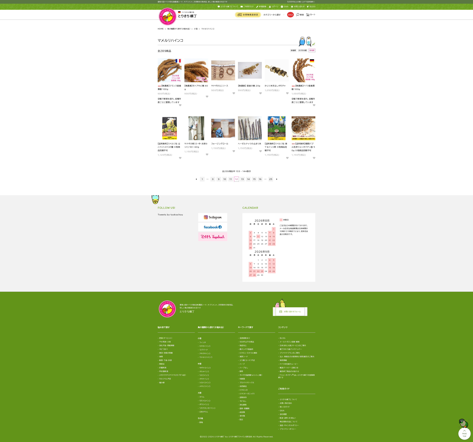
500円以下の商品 (247, 342)
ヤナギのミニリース (219, 86)
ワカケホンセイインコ (207, 408)
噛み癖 (162, 382)
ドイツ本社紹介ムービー (289, 364)
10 (224, 179)
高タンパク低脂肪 (246, 349)
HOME (161, 29)
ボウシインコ (204, 404)
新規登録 (262, 6)
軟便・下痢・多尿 (165, 360)
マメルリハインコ (207, 29)
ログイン (275, 6)
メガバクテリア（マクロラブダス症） (172, 375)
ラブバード (203, 350)
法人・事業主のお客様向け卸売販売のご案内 (297, 356)
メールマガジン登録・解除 (290, 342)
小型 (196, 29)
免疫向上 (243, 345)
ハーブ (242, 364)
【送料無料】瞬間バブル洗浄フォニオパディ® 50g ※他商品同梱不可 (303, 147)
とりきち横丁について (229, 6)
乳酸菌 (242, 379)
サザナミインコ (205, 368)
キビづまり (163, 349)
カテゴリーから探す (272, 15)
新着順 (293, 50)
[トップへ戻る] (464, 428)
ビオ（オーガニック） (247, 394)
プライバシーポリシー (288, 429)
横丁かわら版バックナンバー (291, 349)
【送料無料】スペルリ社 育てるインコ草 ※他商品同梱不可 (276, 147)
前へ (196, 179)
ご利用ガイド (249, 6)
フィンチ (202, 342)
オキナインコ (204, 379)
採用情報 (283, 360)
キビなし (243, 401)
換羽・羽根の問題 (166, 353)
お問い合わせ (299, 6)
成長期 (242, 412)
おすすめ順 (303, 50)
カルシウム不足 (165, 379)
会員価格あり (245, 338)
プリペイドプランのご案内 (290, 353)
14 (248, 179)
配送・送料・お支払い (288, 418)
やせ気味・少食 (165, 342)
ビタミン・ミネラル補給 (248, 353)
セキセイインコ (204, 346)
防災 (241, 419)
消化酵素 (243, 405)
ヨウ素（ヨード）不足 (247, 360)
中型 (199, 364)
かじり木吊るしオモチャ (275, 86)
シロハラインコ (205, 382)
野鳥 (201, 422)
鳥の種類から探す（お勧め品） (178, 29)
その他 (200, 418)
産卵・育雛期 (244, 408)
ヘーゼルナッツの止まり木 (249, 144)
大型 (199, 393)
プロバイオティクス (247, 382)
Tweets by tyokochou (170, 215)
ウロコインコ (204, 375)
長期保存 (243, 397)
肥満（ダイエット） (165, 338)
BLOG (312, 6)
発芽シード (244, 356)
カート (312, 15)
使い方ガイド (285, 407)
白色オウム (203, 412)
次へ (276, 179)
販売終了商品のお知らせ (289, 371)
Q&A (286, 6)
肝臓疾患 (162, 368)
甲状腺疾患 (163, 371)
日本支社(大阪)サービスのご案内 (293, 345)
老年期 (242, 416)
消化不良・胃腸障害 (166, 345)
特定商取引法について (288, 422)
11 (230, 179)
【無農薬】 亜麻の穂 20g (249, 86)
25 (270, 179)
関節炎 (162, 364)
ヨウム (201, 397)
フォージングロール (219, 144)
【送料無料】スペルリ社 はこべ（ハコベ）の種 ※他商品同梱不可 (169, 147)
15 (254, 179)
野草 (241, 371)
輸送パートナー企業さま (289, 368)
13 (242, 179)
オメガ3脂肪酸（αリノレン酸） (251, 375)
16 (260, 179)
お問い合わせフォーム (290, 311)
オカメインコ (204, 371)
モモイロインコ (204, 401)
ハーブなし (244, 368)
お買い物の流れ (286, 403)
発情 (161, 356)
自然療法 (243, 386)
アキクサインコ (204, 353)
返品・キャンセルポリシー (289, 425)
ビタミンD (244, 390)
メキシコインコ (204, 386)
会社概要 (283, 414)
